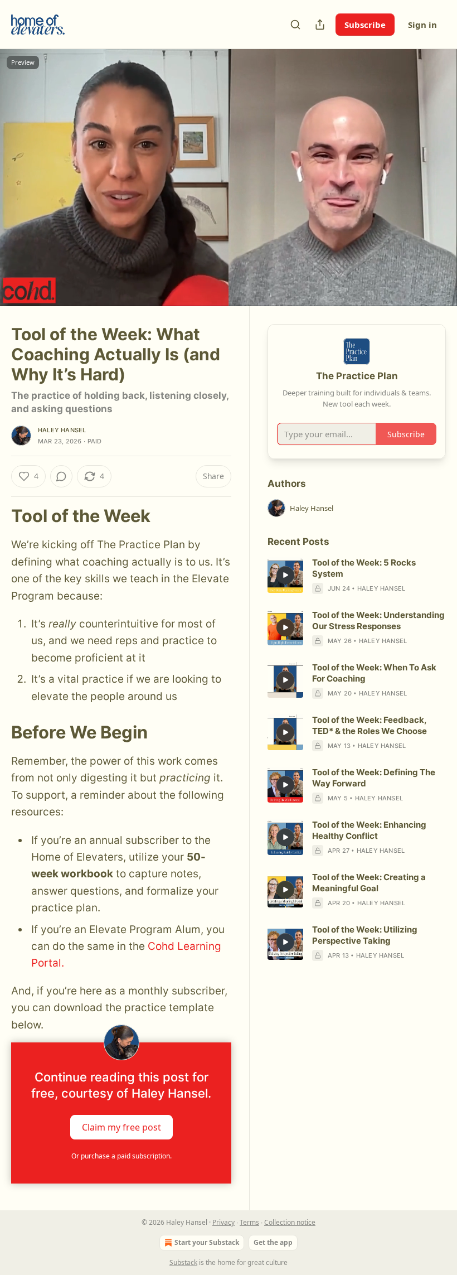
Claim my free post (121, 1127)
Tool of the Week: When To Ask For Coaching (374, 673)
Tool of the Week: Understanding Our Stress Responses (378, 620)
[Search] (295, 24)
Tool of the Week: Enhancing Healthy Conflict (369, 830)
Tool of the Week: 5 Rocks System (364, 568)
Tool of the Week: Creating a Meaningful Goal (369, 883)
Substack (183, 1262)
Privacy (223, 1222)
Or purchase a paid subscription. (121, 1156)
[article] (356, 575)
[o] (285, 575)
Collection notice (289, 1222)
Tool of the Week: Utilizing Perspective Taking (364, 935)
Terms (249, 1222)
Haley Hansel (62, 430)
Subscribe (365, 24)
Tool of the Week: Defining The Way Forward (373, 778)
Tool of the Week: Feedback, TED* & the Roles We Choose (369, 725)
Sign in (422, 24)
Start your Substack (206, 1242)
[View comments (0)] (434, 178)
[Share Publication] (320, 24)
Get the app (273, 1242)
